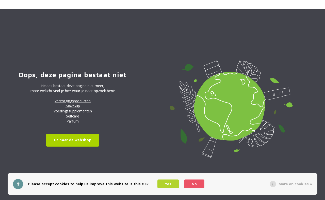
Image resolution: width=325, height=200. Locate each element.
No (194, 184)
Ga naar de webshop (73, 140)
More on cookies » (295, 184)
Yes (168, 184)
